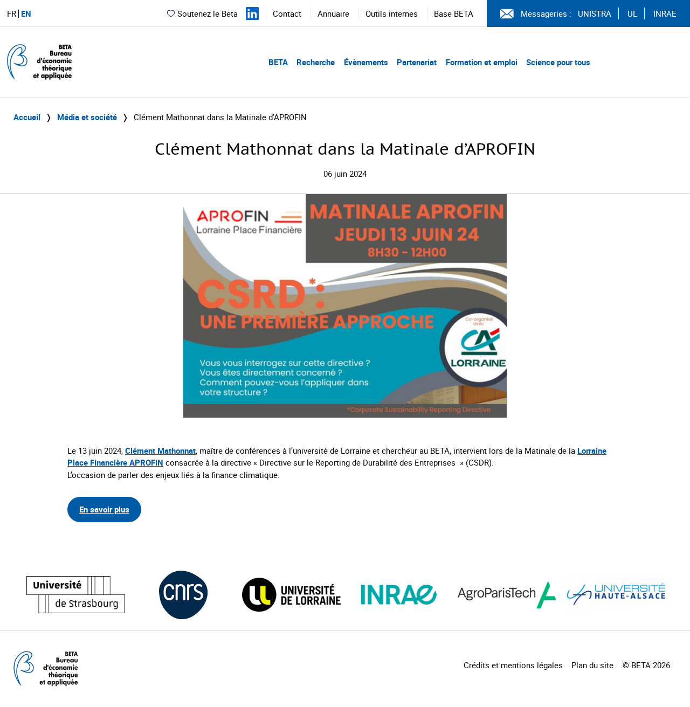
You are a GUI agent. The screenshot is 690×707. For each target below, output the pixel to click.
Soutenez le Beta (207, 13)
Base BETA (453, 13)
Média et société (87, 117)
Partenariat (417, 62)
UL (632, 13)
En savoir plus (104, 509)
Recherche (315, 62)
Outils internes (391, 13)
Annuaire (333, 13)
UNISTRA (594, 13)
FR (11, 14)
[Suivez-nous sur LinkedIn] (252, 13)
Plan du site (592, 665)
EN (26, 14)
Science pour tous (558, 62)
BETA (278, 62)
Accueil (26, 117)
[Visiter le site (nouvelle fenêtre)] (75, 594)
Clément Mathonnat (160, 450)
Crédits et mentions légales (513, 665)
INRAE (665, 13)
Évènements (366, 62)
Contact (287, 13)
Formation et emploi (482, 62)
